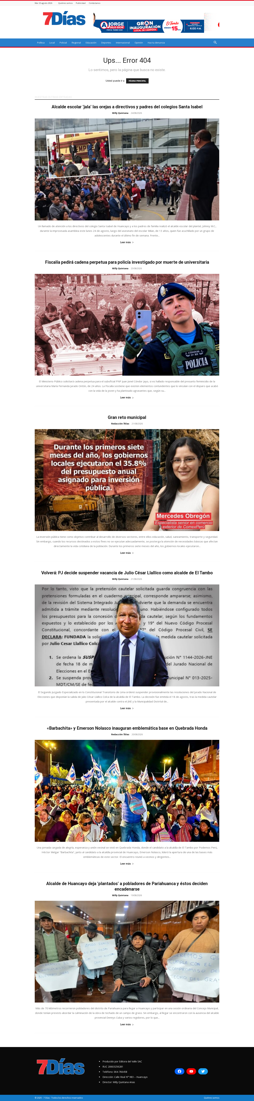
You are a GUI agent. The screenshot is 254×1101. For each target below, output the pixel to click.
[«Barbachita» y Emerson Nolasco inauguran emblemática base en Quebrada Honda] (127, 791)
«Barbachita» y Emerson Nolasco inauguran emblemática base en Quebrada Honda (127, 728)
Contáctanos (94, 3)
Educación (91, 42)
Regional (76, 42)
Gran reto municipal (127, 417)
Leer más (125, 242)
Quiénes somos (65, 3)
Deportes (106, 42)
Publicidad (81, 3)
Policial (63, 42)
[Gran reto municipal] (127, 480)
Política (41, 42)
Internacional (123, 42)
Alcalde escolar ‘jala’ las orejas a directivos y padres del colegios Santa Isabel (127, 106)
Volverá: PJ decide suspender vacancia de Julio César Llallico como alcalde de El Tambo (127, 572)
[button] (215, 42)
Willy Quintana (120, 113)
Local (52, 42)
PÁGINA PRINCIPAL (137, 81)
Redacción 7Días (120, 423)
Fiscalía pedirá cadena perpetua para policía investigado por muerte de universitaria (127, 262)
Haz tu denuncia (156, 42)
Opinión (139, 42)
